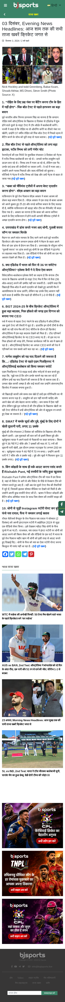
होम (11, 977)
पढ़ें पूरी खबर (55, 137)
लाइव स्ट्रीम (33, 977)
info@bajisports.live (41, 966)
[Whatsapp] (18, 554)
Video (21, 977)
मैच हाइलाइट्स (21, 983)
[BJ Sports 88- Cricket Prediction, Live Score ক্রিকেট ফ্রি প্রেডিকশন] (25, 5)
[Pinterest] (31, 554)
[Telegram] (25, 554)
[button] (5, 5)
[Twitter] (12, 554)
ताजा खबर (33, 14)
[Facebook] (5, 554)
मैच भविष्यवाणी (50, 977)
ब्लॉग (48, 983)
